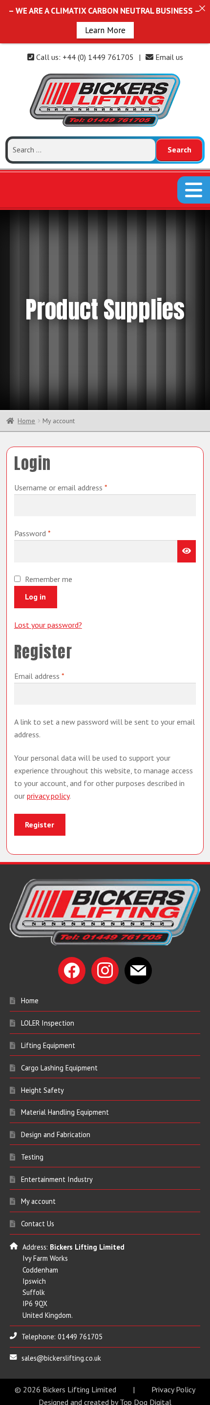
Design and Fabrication (55, 1140)
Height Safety (42, 1095)
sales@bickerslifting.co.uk (61, 1363)
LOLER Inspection (47, 1028)
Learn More (105, 29)
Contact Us (37, 1229)
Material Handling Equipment (65, 1118)
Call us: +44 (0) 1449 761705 (84, 57)
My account (38, 1207)
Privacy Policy (173, 1395)
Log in (35, 602)
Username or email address (74, 492)
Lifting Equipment (48, 1051)
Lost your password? (48, 631)
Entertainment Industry (57, 1184)
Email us (168, 57)
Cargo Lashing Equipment (59, 1073)
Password (46, 539)
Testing (32, 1162)
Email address (53, 681)
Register (39, 830)
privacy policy (48, 801)
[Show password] (186, 556)
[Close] (202, 8)
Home (26, 426)
